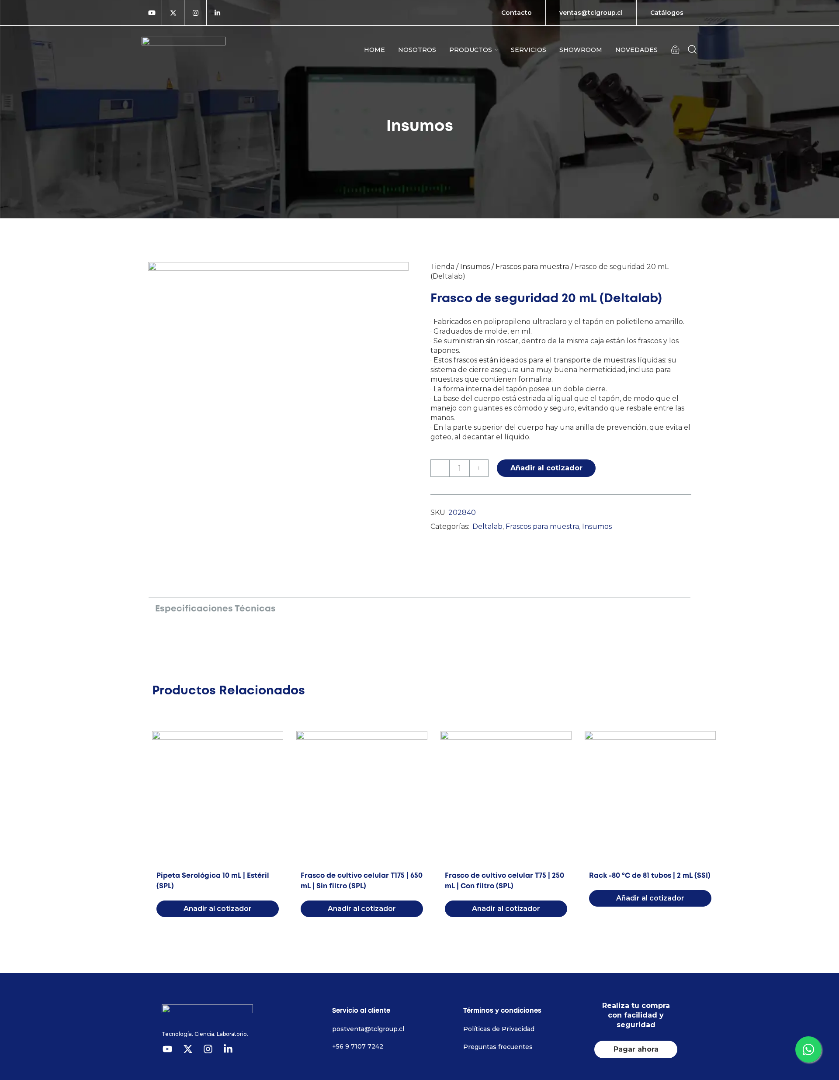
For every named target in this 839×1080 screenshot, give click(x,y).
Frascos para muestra (532, 266)
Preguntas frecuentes (498, 1047)
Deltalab (487, 526)
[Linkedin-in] (217, 12)
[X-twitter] (173, 12)
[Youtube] (152, 12)
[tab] (215, 607)
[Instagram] (195, 12)
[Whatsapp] (808, 1049)
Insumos (475, 266)
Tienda (442, 266)
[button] (675, 49)
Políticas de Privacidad (498, 1029)
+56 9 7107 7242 (357, 1046)
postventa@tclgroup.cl (368, 1029)
